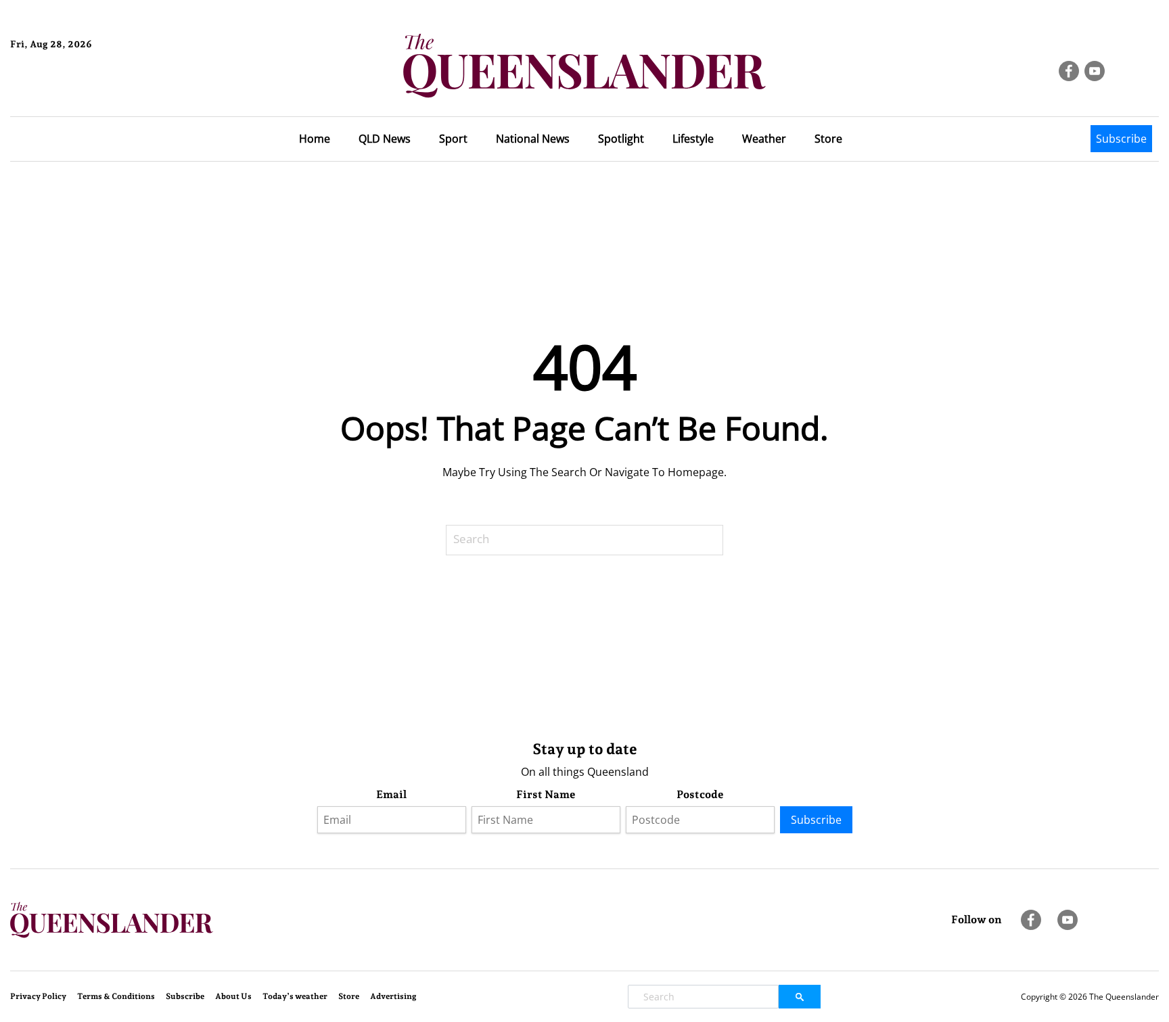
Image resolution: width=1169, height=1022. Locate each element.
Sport (453, 138)
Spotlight (621, 138)
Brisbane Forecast (75, 90)
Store (828, 138)
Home (314, 138)
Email (391, 794)
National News (533, 138)
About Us (233, 996)
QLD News (385, 138)
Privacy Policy (38, 996)
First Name (546, 794)
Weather (764, 138)
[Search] (732, 540)
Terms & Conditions (116, 996)
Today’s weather (294, 996)
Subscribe (1121, 138)
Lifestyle (693, 138)
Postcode (700, 794)
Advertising (393, 996)
